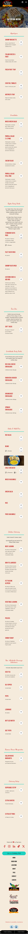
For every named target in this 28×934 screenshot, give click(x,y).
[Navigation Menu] (26, 2)
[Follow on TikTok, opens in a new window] (18, 847)
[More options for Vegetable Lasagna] (21, 604)
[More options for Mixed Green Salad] (21, 124)
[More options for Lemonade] (21, 712)
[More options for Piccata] (21, 620)
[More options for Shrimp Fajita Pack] (21, 268)
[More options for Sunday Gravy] (21, 640)
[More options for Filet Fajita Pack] (21, 254)
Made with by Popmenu (11, 842)
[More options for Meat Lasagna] (21, 548)
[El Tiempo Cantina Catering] (14, 888)
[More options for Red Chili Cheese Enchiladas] (21, 366)
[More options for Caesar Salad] (21, 163)
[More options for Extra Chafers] (21, 803)
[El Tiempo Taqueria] (14, 902)
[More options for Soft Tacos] (21, 329)
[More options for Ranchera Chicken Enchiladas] (21, 380)
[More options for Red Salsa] (21, 437)
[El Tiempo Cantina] (14, 911)
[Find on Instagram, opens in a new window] (9, 847)
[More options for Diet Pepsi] (21, 733)
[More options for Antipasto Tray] (21, 97)
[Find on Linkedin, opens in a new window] (14, 847)
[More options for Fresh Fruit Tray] (21, 72)
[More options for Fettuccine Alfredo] (21, 583)
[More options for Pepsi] (21, 698)
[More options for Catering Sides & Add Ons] (21, 279)
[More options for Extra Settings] (21, 816)
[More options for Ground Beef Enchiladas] (21, 396)
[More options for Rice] (21, 505)
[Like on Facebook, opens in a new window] (4, 847)
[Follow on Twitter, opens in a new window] (23, 847)
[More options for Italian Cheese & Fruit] (21, 56)
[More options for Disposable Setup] (21, 790)
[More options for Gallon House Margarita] (21, 758)
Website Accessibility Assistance (14, 922)
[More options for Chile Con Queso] (21, 470)
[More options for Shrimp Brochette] (21, 42)
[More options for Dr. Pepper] (21, 687)
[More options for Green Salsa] (21, 494)
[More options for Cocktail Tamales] (21, 85)
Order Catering (7, 931)
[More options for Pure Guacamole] (21, 516)
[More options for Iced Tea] (21, 674)
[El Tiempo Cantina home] (7, 3)
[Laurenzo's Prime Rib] (14, 896)
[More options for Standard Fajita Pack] (21, 235)
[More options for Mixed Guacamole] (21, 482)
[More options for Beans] (21, 448)
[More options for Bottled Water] (21, 723)
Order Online (21, 931)
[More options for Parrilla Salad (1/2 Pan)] (21, 138)
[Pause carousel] (27, 26)
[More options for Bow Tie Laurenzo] (21, 565)
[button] (14, 45)
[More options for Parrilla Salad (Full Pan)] (21, 176)
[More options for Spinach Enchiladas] (21, 409)
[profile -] (22, 2)
